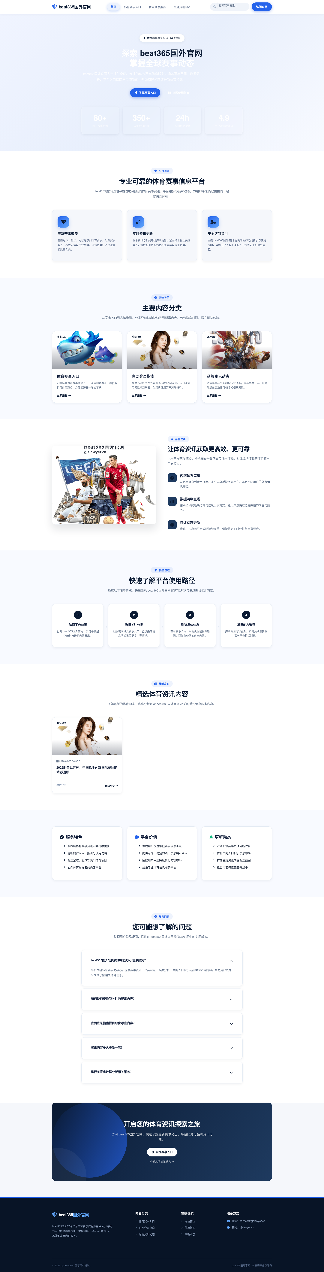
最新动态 (190, 1234)
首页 (113, 7)
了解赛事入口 (147, 93)
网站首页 (190, 1221)
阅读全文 (110, 785)
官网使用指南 (180, 93)
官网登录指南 (157, 7)
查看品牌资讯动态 (161, 1161)
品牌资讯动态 (182, 7)
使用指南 (190, 1227)
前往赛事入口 (164, 1152)
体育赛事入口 (132, 7)
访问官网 (261, 7)
